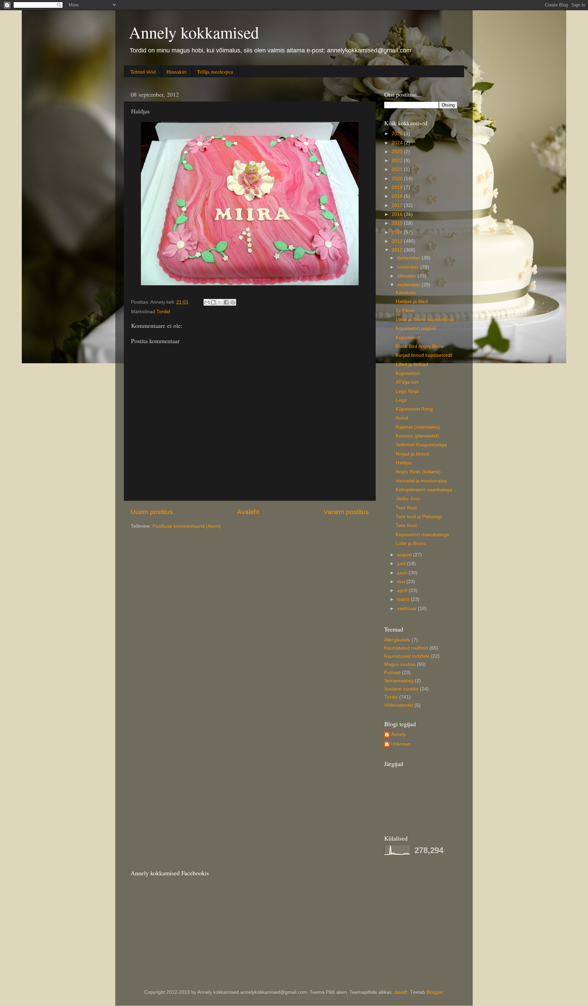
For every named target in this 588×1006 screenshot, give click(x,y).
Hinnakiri (176, 71)
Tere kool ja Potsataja (419, 516)
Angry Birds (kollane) (418, 471)
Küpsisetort (408, 337)
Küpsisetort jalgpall (416, 328)
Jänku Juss (408, 498)
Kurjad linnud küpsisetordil (424, 355)
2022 (398, 160)
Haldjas (404, 462)
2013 (398, 241)
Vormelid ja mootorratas (421, 480)
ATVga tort (407, 382)
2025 (398, 133)
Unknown (401, 744)
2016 (398, 214)
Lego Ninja (407, 391)
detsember (409, 257)
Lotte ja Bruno (411, 543)
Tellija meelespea (215, 71)
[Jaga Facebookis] (226, 302)
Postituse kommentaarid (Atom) (186, 526)
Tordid (163, 311)
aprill (403, 590)
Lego (401, 400)
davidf (400, 992)
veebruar (407, 608)
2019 (398, 187)
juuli (402, 563)
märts (404, 599)
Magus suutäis (399, 664)
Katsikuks (406, 292)
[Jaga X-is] (219, 302)
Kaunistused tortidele (406, 656)
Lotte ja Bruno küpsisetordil (425, 319)
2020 (398, 178)
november (408, 267)
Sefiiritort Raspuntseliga (421, 444)
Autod (402, 417)
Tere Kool (406, 507)
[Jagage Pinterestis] (232, 302)
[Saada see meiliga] (206, 302)
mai (401, 581)
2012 (398, 250)
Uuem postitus (152, 511)
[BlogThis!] (213, 302)
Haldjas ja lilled (412, 301)
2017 (398, 205)
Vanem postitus (346, 511)
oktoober (407, 275)
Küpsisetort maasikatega (422, 534)
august (405, 554)
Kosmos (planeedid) (417, 435)
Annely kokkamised (194, 32)
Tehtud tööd (143, 71)
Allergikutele (397, 639)
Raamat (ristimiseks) (418, 427)
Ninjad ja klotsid (412, 454)
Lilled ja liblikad (412, 364)
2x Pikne (405, 310)
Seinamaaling (398, 680)
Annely (398, 734)
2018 (398, 196)
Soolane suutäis (401, 688)
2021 (398, 169)
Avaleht (248, 511)
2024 (398, 142)
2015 (398, 223)
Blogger (434, 992)
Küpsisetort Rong (414, 409)
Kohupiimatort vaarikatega (424, 489)
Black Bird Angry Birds (419, 346)
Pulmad (392, 672)
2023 (398, 151)
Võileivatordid (398, 705)
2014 (398, 232)
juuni (403, 572)
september (409, 284)
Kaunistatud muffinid (406, 648)
